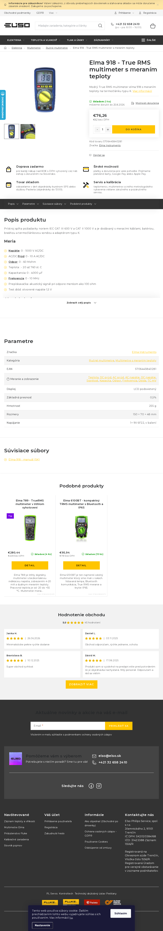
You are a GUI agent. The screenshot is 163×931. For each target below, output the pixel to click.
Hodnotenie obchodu (81, 614)
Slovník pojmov (13, 845)
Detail (30, 565)
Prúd (21, 256)
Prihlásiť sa (118, 725)
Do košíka (134, 129)
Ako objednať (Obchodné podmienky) (101, 823)
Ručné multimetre (101, 360)
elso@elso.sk (110, 756)
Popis (11, 203)
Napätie (14, 250)
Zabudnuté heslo (54, 833)
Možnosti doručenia (147, 103)
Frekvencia (16, 278)
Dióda (142, 380)
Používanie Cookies (96, 841)
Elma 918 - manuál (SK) (24, 459)
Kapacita (105, 380)
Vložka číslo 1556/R (137, 859)
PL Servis (52, 893)
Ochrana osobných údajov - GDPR (101, 833)
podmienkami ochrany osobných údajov (88, 734)
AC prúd (118, 377)
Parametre (28, 203)
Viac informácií (142, 91)
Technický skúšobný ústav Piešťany (96, 893)
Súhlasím (120, 913)
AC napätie (132, 377)
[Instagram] (98, 785)
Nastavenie (42, 925)
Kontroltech (66, 893)
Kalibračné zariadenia (16, 839)
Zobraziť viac (81, 684)
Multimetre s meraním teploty (136, 360)
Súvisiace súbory (52, 203)
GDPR (40, 12)
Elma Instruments (110, 145)
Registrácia (149, 12)
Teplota (93, 377)
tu (71, 917)
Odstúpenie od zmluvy (98, 847)
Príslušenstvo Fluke (15, 833)
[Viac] (148, 40)
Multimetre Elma (14, 827)
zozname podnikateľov (142, 870)
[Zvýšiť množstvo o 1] (108, 129)
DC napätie (148, 377)
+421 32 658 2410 (127, 24)
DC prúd (106, 377)
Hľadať (100, 26)
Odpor (13, 261)
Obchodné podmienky (17, 12)
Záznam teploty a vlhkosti (19, 821)
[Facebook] (91, 785)
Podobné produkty (81, 203)
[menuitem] (16, 40)
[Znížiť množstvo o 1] (97, 129)
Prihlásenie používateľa (58, 821)
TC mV (152, 380)
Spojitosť (92, 380)
